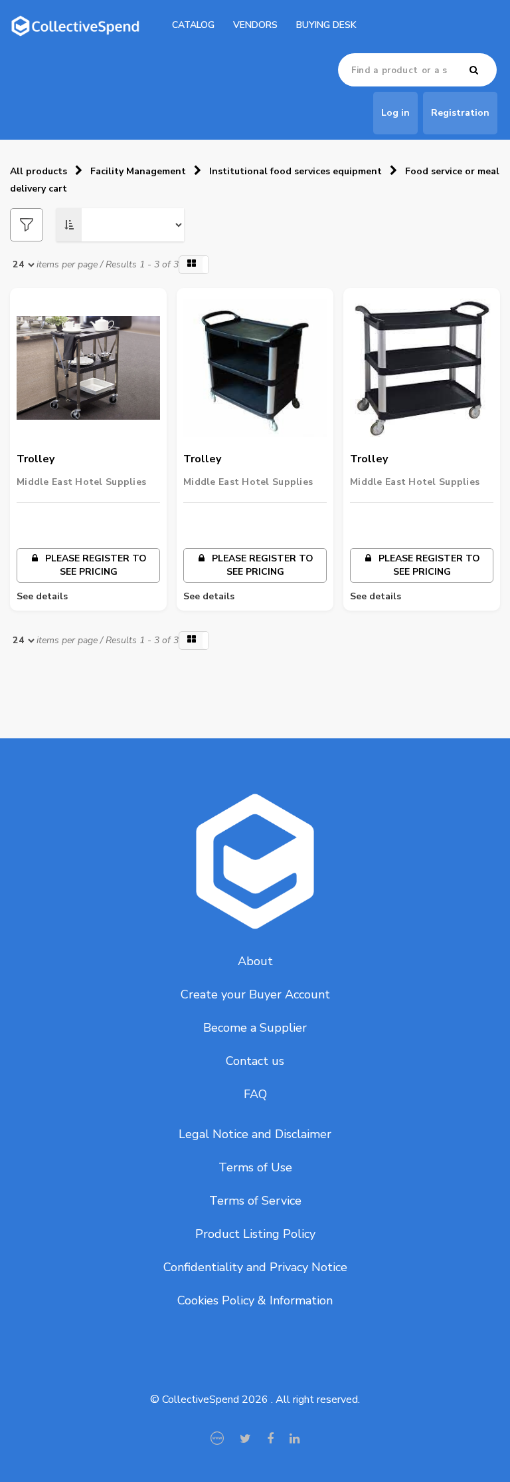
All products (38, 171)
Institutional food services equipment (295, 171)
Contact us (255, 1061)
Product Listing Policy (255, 1234)
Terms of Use (255, 1167)
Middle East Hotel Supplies (81, 482)
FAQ (255, 1094)
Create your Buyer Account (255, 994)
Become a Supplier (255, 1028)
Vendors (255, 25)
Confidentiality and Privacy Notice (255, 1267)
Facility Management (138, 171)
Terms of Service (255, 1201)
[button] (194, 264)
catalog (193, 25)
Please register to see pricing (94, 565)
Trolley (35, 459)
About (255, 961)
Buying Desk (326, 25)
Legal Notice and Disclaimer (255, 1134)
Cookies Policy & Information (255, 1300)
